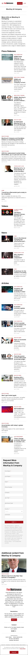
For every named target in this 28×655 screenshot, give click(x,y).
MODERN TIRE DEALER (14, 640)
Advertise (8, 645)
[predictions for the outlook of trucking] (7, 272)
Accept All (14, 652)
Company (7, 492)
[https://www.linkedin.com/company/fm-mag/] (13, 631)
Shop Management (18, 436)
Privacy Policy (23, 645)
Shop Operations (18, 54)
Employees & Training (19, 77)
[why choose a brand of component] (7, 255)
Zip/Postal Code (9, 503)
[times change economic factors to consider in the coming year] (7, 439)
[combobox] (14, 511)
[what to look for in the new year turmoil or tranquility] (14, 565)
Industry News (17, 119)
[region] (14, 650)
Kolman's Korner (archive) (18, 210)
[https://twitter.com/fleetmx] (15, 631)
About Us (3, 645)
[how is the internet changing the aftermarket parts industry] (7, 239)
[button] (3, 3)
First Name (8, 471)
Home (3, 190)
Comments (7, 514)
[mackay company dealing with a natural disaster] (7, 378)
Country (7, 509)
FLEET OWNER (9, 637)
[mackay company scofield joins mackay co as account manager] (7, 122)
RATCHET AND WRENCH (14, 638)
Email (6, 481)
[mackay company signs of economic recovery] (7, 340)
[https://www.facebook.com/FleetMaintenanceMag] (12, 631)
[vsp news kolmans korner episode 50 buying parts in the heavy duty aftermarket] (7, 212)
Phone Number (8, 487)
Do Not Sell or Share (15, 645)
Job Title (7, 498)
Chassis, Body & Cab (19, 166)
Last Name (8, 476)
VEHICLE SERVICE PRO (17, 637)
